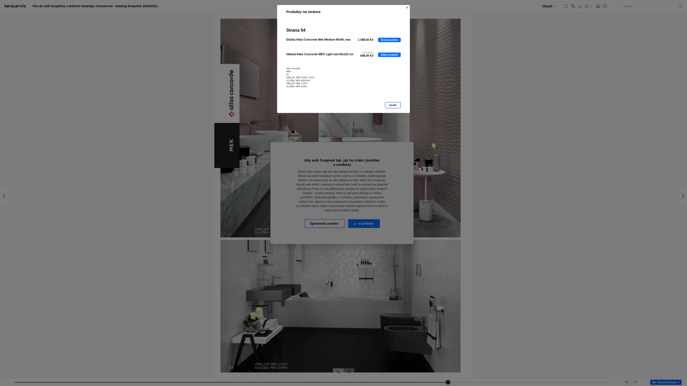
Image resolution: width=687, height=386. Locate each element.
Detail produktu (389, 40)
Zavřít (392, 105)
